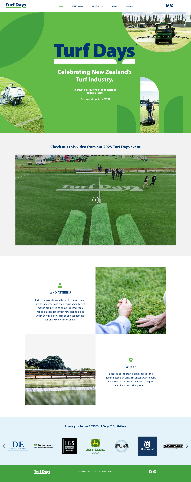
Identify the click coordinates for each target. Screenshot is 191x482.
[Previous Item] (4, 446)
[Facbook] (167, 5)
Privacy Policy (107, 472)
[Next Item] (187, 446)
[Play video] (95, 200)
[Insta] (171, 5)
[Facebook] (150, 471)
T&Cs (95, 472)
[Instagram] (154, 471)
